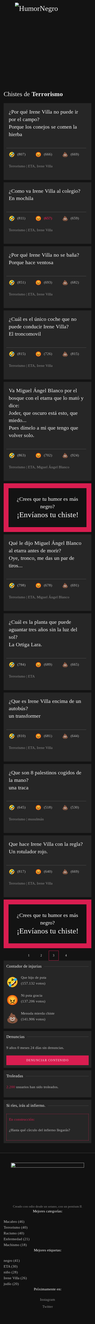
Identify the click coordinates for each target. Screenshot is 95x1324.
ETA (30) (11, 1266)
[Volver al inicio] (47, 8)
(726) (48, 354)
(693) (48, 282)
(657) (48, 218)
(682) (75, 282)
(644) (75, 736)
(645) (21, 807)
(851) (21, 282)
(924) (75, 455)
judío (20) (11, 1284)
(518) (48, 807)
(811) (21, 218)
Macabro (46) (14, 1222)
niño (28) (11, 1272)
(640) (48, 871)
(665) (75, 664)
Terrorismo (17, 166)
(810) (21, 736)
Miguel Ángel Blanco (53, 467)
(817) (21, 871)
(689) (48, 664)
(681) (48, 736)
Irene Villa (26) (15, 1278)
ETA (31, 166)
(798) (21, 585)
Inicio (47, 32)
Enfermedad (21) (16, 1239)
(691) (75, 585)
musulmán (36, 819)
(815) (21, 354)
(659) (75, 218)
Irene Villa (45, 166)
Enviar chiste (47, 65)
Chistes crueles (47, 54)
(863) (21, 455)
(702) (48, 455)
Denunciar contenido (47, 1060)
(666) (48, 154)
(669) (75, 154)
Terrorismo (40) (16, 1227)
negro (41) (12, 1260)
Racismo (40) (14, 1233)
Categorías (47, 43)
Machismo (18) (15, 1245)
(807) (21, 154)
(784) (21, 664)
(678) (48, 585)
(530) (75, 807)
